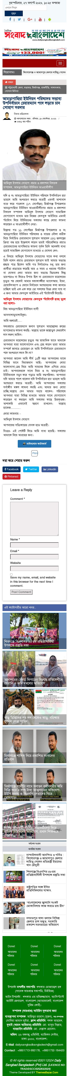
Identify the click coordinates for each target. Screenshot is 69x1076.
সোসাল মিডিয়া (11, 91)
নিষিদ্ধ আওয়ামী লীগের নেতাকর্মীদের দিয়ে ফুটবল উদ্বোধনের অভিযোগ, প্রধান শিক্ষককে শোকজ (31, 832)
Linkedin (51, 469)
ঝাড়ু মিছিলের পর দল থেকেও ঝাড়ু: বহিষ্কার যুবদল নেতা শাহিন (31, 720)
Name (15, 539)
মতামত (27, 87)
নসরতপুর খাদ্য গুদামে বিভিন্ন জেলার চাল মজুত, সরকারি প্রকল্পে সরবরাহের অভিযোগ (43, 921)
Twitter (32, 469)
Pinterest (12, 476)
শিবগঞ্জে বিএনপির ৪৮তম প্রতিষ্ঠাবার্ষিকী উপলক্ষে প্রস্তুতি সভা (29, 644)
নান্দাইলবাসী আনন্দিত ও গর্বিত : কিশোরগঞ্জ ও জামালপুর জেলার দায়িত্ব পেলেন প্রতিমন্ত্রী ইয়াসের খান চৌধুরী (45, 860)
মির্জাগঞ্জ (36, 87)
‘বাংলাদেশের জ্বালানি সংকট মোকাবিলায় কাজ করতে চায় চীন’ (45, 904)
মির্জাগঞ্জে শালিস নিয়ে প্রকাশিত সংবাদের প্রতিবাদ (29, 758)
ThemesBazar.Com (47, 1072)
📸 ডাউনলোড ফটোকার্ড (34, 443)
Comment (17, 499)
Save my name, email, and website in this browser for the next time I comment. (33, 582)
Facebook (12, 469)
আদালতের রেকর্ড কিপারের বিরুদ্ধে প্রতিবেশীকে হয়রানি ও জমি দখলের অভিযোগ (33, 682)
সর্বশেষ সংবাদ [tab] (35, 843)
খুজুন (13, 13)
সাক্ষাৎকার (55, 87)
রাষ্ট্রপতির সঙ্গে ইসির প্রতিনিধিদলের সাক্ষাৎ (38, 888)
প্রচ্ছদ (10, 82)
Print (35, 453)
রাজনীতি (45, 87)
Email (14, 551)
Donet (11, 946)
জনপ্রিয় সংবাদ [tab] (34, 849)
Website (15, 563)
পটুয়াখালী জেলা (15, 87)
